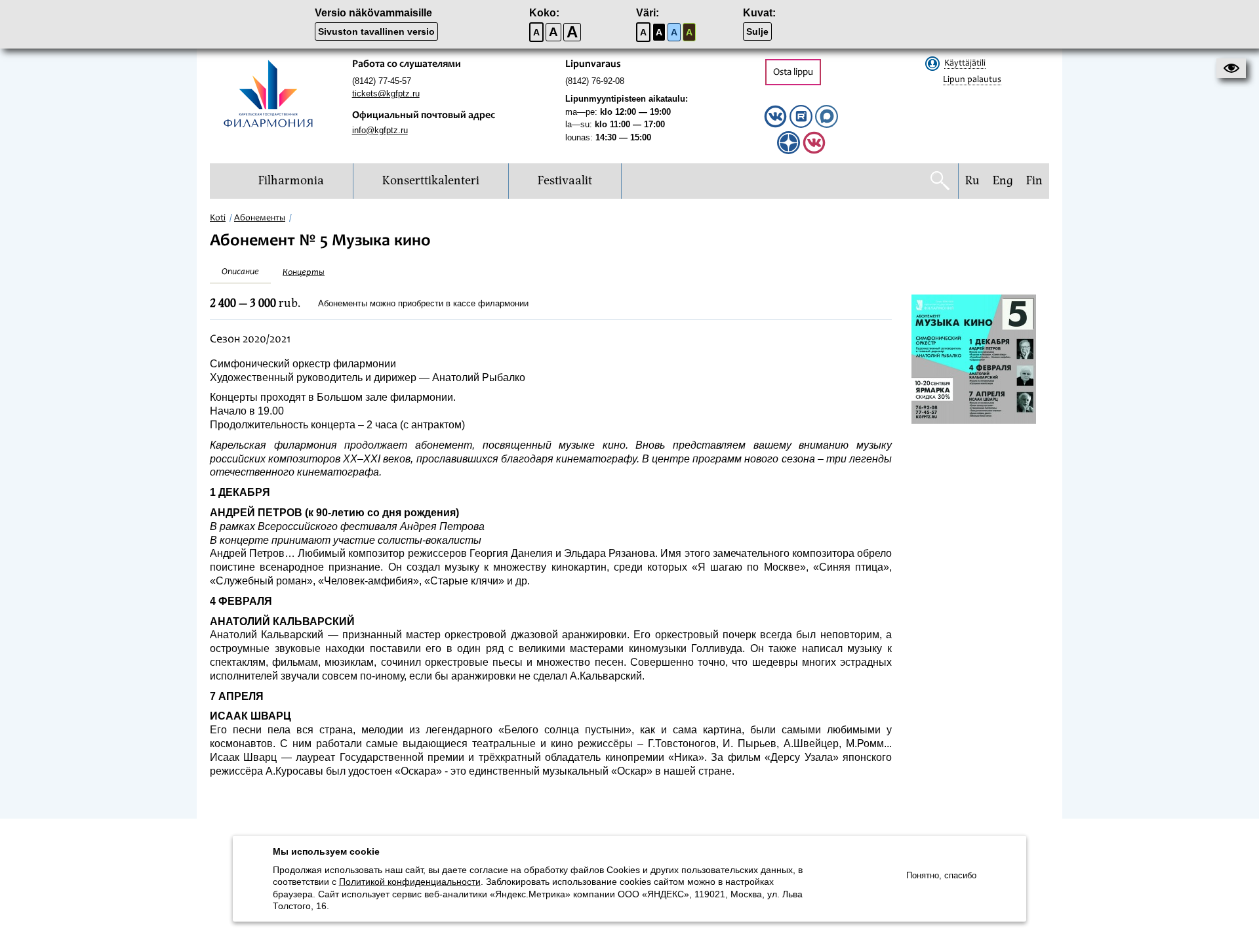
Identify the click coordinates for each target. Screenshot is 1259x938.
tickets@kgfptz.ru (386, 93)
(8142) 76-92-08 (594, 81)
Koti (218, 218)
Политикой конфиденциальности (410, 881)
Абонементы (259, 218)
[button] (1231, 68)
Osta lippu (793, 72)
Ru (972, 180)
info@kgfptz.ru (380, 130)
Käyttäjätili (965, 63)
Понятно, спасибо (941, 875)
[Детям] (814, 151)
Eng (1003, 180)
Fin (1034, 180)
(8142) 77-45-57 (381, 81)
